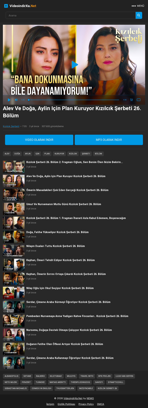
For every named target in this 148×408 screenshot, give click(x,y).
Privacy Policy (86, 404)
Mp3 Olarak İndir (109, 140)
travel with (86, 376)
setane (27, 376)
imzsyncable (86, 388)
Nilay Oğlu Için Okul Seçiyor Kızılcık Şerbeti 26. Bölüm (60, 288)
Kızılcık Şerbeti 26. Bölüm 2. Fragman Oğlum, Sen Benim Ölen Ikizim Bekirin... (74, 162)
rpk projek (104, 376)
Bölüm (98, 154)
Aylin (28, 154)
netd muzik (11, 382)
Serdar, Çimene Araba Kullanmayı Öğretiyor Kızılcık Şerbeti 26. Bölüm (70, 358)
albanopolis (11, 376)
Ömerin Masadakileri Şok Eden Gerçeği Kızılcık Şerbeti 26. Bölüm (67, 190)
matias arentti (58, 382)
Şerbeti (86, 154)
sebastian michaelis (16, 388)
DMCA (100, 404)
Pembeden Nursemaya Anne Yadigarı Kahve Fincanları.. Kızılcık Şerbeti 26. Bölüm (77, 316)
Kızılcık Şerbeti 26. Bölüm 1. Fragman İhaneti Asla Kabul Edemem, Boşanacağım (76, 218)
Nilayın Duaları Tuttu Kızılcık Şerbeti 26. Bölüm (55, 246)
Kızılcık (73, 154)
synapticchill (115, 382)
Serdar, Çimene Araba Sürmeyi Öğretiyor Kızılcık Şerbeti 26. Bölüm (68, 302)
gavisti (99, 382)
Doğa (17, 154)
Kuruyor (59, 154)
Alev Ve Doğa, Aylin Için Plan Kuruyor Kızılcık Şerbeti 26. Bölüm (65, 176)
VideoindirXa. (22, 6)
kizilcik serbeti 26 (107, 388)
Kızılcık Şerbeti (11, 126)
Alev (7, 154)
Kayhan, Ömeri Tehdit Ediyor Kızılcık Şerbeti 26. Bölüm (60, 260)
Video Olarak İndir (39, 140)
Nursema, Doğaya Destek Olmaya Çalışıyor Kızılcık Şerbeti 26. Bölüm (69, 330)
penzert (26, 382)
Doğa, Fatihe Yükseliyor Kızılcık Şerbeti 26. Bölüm (57, 232)
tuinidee (40, 382)
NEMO (90, 398)
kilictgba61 (56, 376)
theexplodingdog (80, 382)
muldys (71, 376)
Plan (47, 154)
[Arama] (139, 15)
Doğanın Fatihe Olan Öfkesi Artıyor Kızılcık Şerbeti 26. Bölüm (64, 344)
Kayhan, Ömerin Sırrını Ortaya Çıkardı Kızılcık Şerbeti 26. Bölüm (66, 274)
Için (37, 154)
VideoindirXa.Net (73, 398)
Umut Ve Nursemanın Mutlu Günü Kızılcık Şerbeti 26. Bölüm (63, 204)
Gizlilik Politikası (66, 404)
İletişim (50, 404)
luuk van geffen (124, 376)
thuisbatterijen (65, 388)
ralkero (40, 376)
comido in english (41, 388)
